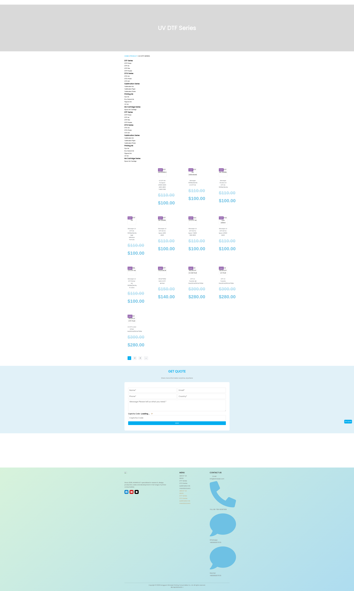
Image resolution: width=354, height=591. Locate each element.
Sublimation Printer (130, 91)
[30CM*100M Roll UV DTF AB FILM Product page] (162, 271)
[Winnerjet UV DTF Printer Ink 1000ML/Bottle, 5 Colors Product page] (132, 271)
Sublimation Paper (129, 89)
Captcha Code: (140, 414)
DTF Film (127, 68)
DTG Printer (128, 78)
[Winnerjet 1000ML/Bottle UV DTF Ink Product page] (192, 173)
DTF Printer (127, 63)
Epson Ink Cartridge (130, 109)
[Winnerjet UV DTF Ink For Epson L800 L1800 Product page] (162, 221)
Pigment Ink (128, 102)
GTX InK (127, 81)
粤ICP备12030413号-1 (177, 587)
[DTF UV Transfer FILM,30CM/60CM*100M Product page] (223, 271)
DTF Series (128, 60)
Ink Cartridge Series (132, 107)
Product (133, 56)
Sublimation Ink (129, 86)
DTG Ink (127, 76)
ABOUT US (183, 476)
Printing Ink (128, 94)
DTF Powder (128, 71)
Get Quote (348, 421)
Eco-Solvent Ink (129, 99)
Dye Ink (126, 97)
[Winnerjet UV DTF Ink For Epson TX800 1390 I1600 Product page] (192, 221)
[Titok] (137, 492)
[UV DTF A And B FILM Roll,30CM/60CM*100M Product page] (132, 319)
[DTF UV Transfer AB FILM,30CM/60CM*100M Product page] (192, 271)
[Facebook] (126, 492)
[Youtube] (131, 492)
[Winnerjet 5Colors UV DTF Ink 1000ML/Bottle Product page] (223, 173)
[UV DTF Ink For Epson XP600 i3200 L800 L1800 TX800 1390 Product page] (162, 173)
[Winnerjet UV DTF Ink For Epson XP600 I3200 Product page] (223, 221)
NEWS (181, 478)
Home (126, 56)
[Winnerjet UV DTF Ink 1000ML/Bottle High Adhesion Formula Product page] (132, 221)
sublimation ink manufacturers (184, 487)
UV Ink (126, 104)
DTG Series (128, 73)
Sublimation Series (132, 84)
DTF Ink (126, 66)
